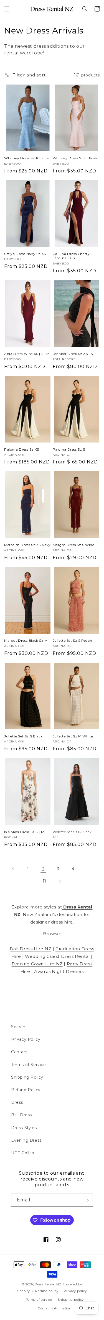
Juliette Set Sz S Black (23, 736)
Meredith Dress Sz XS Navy (27, 545)
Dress (17, 1102)
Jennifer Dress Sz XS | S (73, 354)
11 (44, 881)
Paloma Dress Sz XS (21, 449)
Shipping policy (71, 1300)
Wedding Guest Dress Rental (57, 956)
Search (18, 1026)
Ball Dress (21, 1114)
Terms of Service (28, 1064)
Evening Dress (26, 1140)
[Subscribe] (86, 1200)
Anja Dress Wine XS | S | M (27, 354)
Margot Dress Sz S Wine (73, 545)
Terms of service (39, 1300)
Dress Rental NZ (48, 1284)
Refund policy (46, 1291)
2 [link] (43, 869)
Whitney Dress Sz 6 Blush (75, 158)
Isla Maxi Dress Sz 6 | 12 (24, 832)
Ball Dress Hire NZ (30, 948)
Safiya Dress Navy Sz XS (25, 254)
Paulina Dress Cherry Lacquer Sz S (71, 256)
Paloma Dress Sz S (69, 449)
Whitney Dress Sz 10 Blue (26, 158)
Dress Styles (24, 1127)
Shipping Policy (27, 1077)
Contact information (54, 1308)
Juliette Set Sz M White (73, 736)
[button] (7, 9)
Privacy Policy (25, 1039)
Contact (19, 1051)
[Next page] (60, 881)
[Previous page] (13, 869)
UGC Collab (22, 1152)
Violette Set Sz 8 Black (72, 832)
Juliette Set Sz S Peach (72, 640)
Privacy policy (75, 1291)
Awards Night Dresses (58, 971)
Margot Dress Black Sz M (26, 640)
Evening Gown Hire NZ (37, 963)
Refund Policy (25, 1089)
